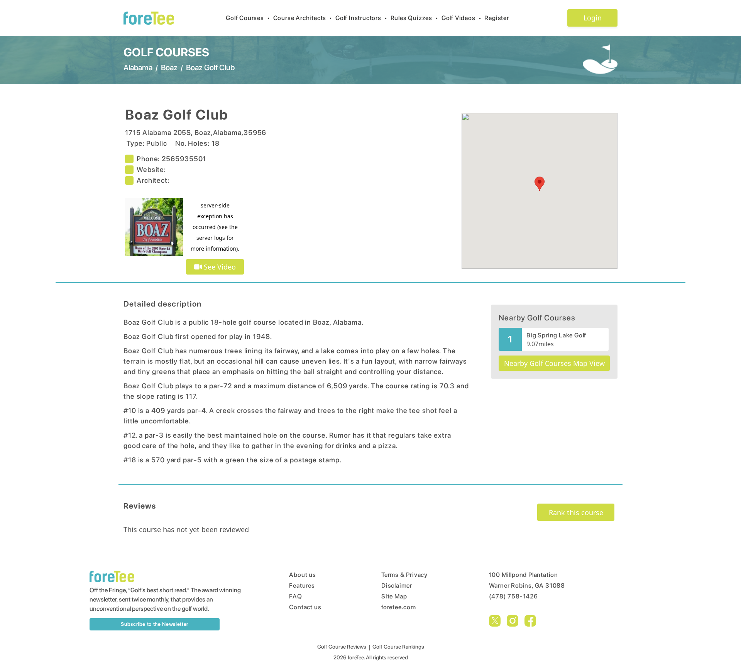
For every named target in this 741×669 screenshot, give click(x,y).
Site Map (394, 596)
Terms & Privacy (404, 574)
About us (302, 574)
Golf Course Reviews (341, 647)
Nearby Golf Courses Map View (554, 363)
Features (302, 585)
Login (593, 17)
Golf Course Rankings (398, 647)
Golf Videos (462, 18)
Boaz (169, 67)
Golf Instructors (361, 18)
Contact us (305, 607)
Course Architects (302, 18)
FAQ (295, 596)
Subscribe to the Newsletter (154, 624)
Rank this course (576, 512)
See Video (219, 266)
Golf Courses (248, 18)
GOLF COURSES (166, 52)
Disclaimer (396, 585)
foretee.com (398, 607)
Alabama (138, 67)
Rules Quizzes (414, 18)
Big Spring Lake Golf (556, 335)
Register (496, 18)
